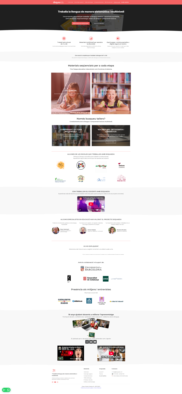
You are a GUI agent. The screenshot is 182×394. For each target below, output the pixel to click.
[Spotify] (91, 342)
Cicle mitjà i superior (79, 2)
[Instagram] (87, 342)
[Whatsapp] (57, 382)
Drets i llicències (97, 387)
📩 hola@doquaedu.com (117, 371)
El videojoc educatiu (88, 379)
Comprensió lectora (98, 2)
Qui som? (101, 371)
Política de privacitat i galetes (87, 387)
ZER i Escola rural (108, 2)
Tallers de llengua (89, 2)
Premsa (101, 373)
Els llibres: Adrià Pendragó (89, 381)
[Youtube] (95, 342)
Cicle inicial (70, 2)
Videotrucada (117, 2)
